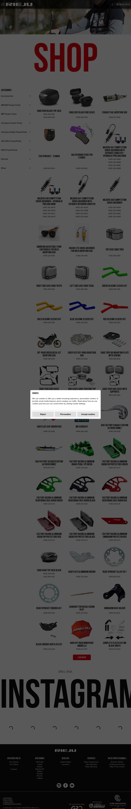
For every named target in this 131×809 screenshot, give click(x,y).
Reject (43, 414)
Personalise (65, 414)
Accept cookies (88, 414)
